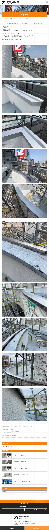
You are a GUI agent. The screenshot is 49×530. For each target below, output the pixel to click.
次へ (46, 438)
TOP (3, 18)
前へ (3, 438)
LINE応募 (12, 528)
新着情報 (6, 18)
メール (35, 510)
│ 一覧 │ (24, 438)
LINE (12, 510)
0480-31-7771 (24, 506)
